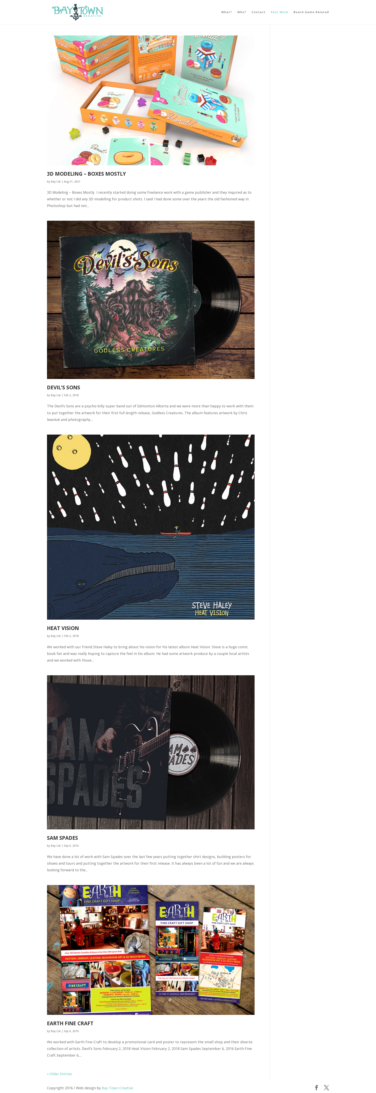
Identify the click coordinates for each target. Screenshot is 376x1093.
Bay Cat (56, 181)
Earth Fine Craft (70, 1023)
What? (226, 12)
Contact (259, 12)
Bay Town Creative (117, 1088)
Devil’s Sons (63, 387)
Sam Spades (62, 837)
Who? (241, 12)
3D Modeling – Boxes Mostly (86, 173)
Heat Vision (63, 628)
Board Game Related (311, 12)
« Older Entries (59, 1073)
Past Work (279, 12)
